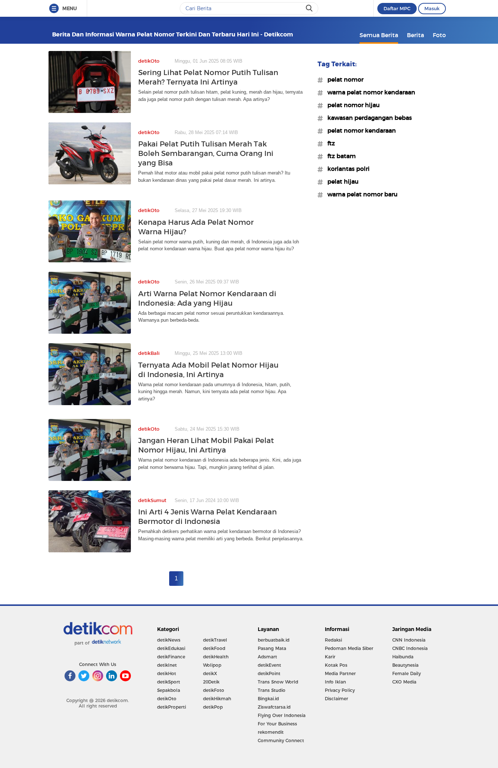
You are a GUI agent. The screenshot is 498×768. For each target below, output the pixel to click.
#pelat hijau (340, 181)
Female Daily (406, 673)
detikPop (213, 707)
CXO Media (404, 682)
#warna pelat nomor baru (360, 194)
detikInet (167, 665)
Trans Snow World (278, 682)
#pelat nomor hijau (351, 105)
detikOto (166, 698)
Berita (415, 35)
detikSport (168, 682)
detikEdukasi (171, 648)
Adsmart (267, 656)
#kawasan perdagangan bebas (367, 117)
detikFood (214, 648)
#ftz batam (339, 156)
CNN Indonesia (408, 640)
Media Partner (340, 673)
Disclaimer (336, 698)
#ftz (329, 143)
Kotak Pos (336, 665)
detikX (210, 673)
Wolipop (212, 665)
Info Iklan (335, 682)
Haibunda (402, 656)
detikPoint (269, 673)
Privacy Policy (340, 690)
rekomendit (271, 732)
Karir (330, 656)
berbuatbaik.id (273, 640)
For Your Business (277, 723)
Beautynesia (405, 665)
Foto (439, 35)
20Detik (211, 682)
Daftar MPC (397, 8)
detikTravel (215, 640)
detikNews (168, 640)
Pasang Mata (272, 648)
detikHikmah (217, 698)
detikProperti (171, 707)
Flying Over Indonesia (282, 715)
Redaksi (333, 640)
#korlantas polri (346, 168)
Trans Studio (271, 690)
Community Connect (281, 740)
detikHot (166, 673)
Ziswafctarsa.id (274, 707)
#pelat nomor (343, 79)
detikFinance (171, 656)
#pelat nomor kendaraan (359, 130)
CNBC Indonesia (410, 648)
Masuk (432, 8)
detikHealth (216, 656)
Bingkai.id (268, 698)
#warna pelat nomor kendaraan (369, 92)
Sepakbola (168, 690)
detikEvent (269, 665)
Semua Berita (378, 35)
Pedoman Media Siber (349, 648)
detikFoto (213, 690)
